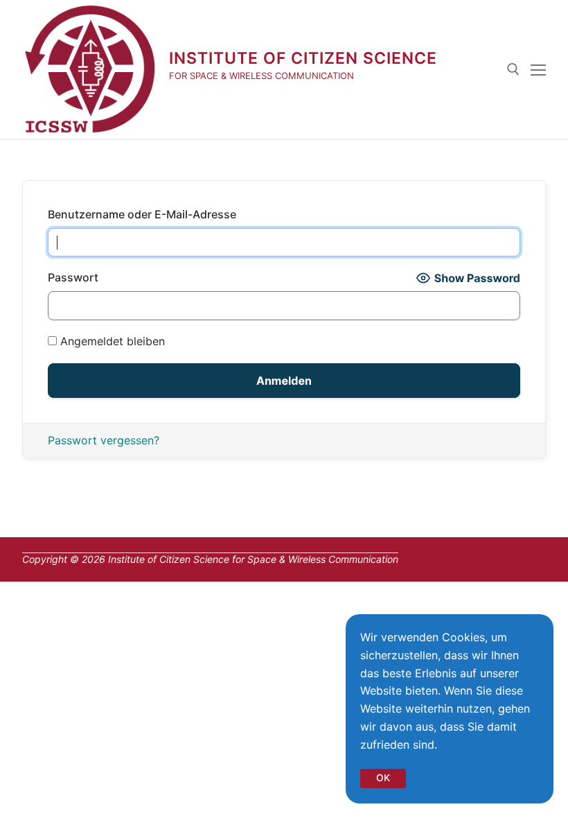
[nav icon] (538, 69)
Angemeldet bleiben (111, 341)
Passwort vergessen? (103, 440)
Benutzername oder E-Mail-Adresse (142, 214)
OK (383, 777)
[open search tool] (513, 69)
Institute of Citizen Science (303, 58)
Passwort (73, 277)
